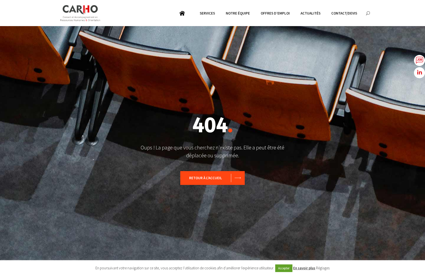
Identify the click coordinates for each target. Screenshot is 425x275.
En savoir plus (304, 268)
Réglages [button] (323, 268)
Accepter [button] (283, 268)
